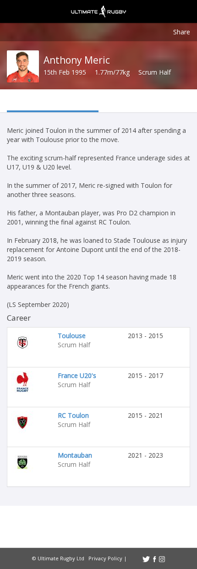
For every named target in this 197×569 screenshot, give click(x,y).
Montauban (75, 455)
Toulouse (72, 335)
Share (181, 31)
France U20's (77, 375)
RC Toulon (73, 415)
